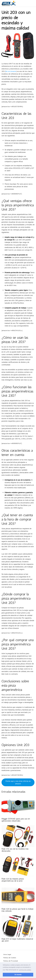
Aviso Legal (7, 954)
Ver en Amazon (10, 71)
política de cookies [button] (25, 970)
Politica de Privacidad (10, 961)
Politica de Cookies (9, 958)
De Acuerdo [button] (18, 974)
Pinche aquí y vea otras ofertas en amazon (18, 782)
